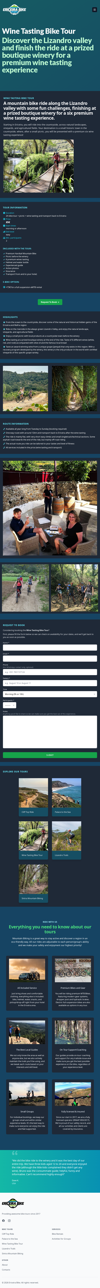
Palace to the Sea (63, 812)
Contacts (6, 1269)
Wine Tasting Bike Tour (32, 855)
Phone (5, 665)
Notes (5, 711)
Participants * (8, 700)
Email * (6, 654)
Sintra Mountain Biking (32, 898)
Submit (50, 755)
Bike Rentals (57, 1234)
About (5, 1264)
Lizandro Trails (61, 855)
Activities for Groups (61, 1238)
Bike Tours (7, 1229)
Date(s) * (6, 678)
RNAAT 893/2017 (81, 1120)
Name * (6, 643)
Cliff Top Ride (28, 812)
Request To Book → (50, 302)
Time (5, 689)
